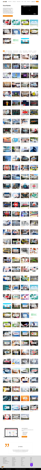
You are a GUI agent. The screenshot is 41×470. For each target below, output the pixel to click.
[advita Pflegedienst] (25, 380)
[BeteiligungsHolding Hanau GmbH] (34, 398)
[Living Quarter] (16, 352)
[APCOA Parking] (16, 158)
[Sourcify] (25, 130)
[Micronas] (34, 232)
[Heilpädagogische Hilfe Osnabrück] (16, 389)
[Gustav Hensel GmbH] (34, 370)
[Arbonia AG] (25, 417)
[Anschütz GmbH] (34, 269)
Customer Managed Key (5, 460)
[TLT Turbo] (34, 361)
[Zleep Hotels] (34, 94)
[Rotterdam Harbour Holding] (16, 40)
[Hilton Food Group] (25, 297)
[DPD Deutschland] (34, 130)
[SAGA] (34, 177)
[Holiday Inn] (16, 94)
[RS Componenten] (16, 204)
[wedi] (7, 186)
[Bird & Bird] (7, 31)
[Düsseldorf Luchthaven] (7, 140)
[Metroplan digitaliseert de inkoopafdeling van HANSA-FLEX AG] (25, 140)
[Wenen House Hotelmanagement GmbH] (16, 84)
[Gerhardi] (34, 57)
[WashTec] (7, 195)
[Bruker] (7, 149)
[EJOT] (25, 269)
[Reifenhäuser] (7, 223)
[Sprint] (7, 158)
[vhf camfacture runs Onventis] (25, 324)
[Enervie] (34, 66)
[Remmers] (16, 167)
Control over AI (4, 462)
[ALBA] (25, 158)
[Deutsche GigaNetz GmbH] (25, 398)
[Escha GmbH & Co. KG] (25, 223)
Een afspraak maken (24, 436)
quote (10, 171)
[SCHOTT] (16, 287)
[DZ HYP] (34, 380)
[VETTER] (25, 361)
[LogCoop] (7, 130)
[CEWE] (7, 214)
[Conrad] (7, 204)
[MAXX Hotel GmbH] (25, 84)
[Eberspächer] (7, 66)
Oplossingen (14, 1)
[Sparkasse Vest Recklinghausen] (25, 112)
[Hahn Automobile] (7, 407)
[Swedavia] (7, 343)
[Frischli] (7, 167)
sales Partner (19, 79)
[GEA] (25, 250)
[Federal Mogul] (16, 66)
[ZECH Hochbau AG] (34, 167)
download (28, 162)
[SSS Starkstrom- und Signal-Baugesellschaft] (7, 269)
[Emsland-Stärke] (34, 250)
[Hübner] (16, 140)
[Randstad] (25, 103)
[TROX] (7, 241)
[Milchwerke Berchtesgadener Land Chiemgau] (16, 306)
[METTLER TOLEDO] (7, 75)
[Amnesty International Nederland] (25, 22)
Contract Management (14, 461)
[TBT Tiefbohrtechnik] (7, 121)
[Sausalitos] (7, 103)
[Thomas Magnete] (16, 112)
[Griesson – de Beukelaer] (25, 57)
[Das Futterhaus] (34, 352)
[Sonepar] (7, 278)
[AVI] (7, 352)
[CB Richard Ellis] (16, 297)
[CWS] (34, 186)
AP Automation (13, 463)
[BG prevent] (16, 149)
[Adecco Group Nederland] (7, 22)
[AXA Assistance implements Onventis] (34, 324)
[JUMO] (25, 167)
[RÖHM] (25, 214)
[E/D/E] (16, 75)
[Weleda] (16, 324)
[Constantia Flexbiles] (25, 343)
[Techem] (25, 287)
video (37, 35)
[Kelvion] (34, 223)
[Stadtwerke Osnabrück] (16, 103)
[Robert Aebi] (25, 352)
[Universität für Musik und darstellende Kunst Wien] (16, 398)
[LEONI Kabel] (34, 158)
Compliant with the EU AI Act (5, 463)
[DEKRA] (25, 278)
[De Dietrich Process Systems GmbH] (7, 389)
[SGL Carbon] (16, 177)
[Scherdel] (7, 232)
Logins (33, 1)
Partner (31, 460)
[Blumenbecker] (25, 195)
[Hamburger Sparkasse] (7, 417)
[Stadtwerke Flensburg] (16, 241)
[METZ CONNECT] (16, 223)
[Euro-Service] (34, 31)
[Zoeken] (35, 1)
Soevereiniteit (10, 1)
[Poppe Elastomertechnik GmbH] (7, 370)
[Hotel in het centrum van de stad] (34, 75)
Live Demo (37, 1)
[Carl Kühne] (34, 260)
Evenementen (22, 461)
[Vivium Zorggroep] (16, 343)
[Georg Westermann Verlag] (34, 214)
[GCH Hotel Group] (7, 84)
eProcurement (13, 462)
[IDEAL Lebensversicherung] (34, 241)
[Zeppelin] (25, 306)
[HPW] (34, 343)
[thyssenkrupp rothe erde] (7, 398)
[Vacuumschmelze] (25, 232)
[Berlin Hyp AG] (16, 195)
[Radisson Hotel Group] (25, 94)
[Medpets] (25, 31)
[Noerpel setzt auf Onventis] (25, 407)
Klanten (22, 1)
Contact (31, 1)
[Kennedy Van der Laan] (16, 57)
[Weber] (7, 260)
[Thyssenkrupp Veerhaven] (25, 41)
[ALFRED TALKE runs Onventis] (16, 333)
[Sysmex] (16, 22)
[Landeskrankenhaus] (16, 417)
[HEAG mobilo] (25, 370)
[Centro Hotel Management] (7, 112)
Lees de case (4, 35)
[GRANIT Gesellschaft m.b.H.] (34, 389)
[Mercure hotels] (7, 94)
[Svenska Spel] (34, 333)
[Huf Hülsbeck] (25, 66)
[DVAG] (25, 177)
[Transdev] (16, 232)
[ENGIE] (34, 22)
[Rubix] (25, 241)
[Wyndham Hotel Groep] (34, 84)
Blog (21, 460)
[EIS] (16, 370)
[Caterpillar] (7, 250)
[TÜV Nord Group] (25, 149)
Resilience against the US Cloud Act (6, 461)
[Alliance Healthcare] (16, 361)
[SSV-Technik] (25, 204)
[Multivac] (16, 269)
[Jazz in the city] (25, 75)
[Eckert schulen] (34, 112)
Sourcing (13, 460)
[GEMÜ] (34, 103)
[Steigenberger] (16, 250)
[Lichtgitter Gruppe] (7, 380)
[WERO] (34, 195)
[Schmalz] (16, 130)
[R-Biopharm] (34, 278)
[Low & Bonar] (7, 177)
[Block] (34, 121)
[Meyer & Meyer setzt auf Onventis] (34, 407)
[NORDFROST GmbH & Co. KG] (25, 389)
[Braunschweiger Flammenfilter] (34, 204)
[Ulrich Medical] (16, 121)
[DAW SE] (16, 260)
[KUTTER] (7, 361)
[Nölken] (25, 121)
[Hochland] (25, 260)
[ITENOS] (16, 407)
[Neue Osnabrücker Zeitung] (34, 149)
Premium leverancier (23, 465)
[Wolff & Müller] (16, 214)
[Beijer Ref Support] (16, 31)
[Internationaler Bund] (25, 186)
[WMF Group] (16, 186)
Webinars (22, 462)
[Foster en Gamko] (7, 41)
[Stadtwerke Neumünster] (7, 287)
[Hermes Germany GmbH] (7, 333)
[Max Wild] (16, 278)
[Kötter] (34, 140)
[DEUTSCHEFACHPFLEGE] (16, 380)
